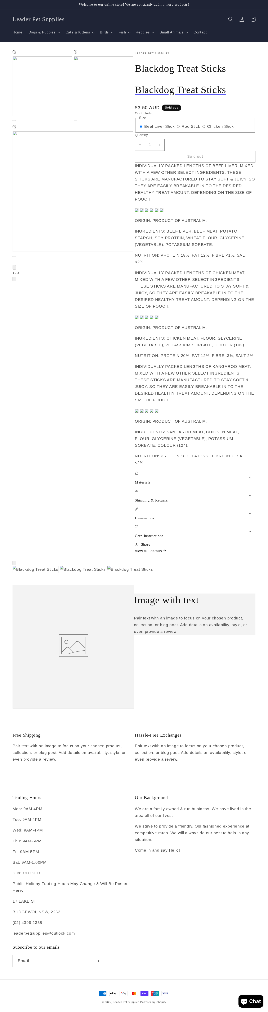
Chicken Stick (220, 126)
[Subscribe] (97, 961)
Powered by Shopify (153, 1002)
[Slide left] (14, 267)
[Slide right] (14, 279)
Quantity (141, 135)
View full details (149, 551)
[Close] (14, 563)
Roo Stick (191, 126)
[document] (134, 570)
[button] (43, 32)
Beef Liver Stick (160, 126)
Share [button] (146, 544)
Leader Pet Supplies (126, 1002)
